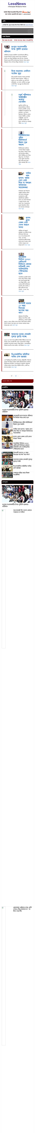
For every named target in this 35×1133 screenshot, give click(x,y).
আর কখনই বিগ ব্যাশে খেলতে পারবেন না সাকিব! (22, 511)
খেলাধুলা (5, 482)
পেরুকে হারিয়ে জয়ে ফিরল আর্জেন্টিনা (21, 474)
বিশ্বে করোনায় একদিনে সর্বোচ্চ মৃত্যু (20, 72)
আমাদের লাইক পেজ (7, 381)
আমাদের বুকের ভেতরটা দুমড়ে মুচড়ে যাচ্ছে (21, 335)
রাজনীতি (5, 387)
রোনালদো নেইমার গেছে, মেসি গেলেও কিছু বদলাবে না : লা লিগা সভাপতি (22, 909)
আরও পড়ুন (26, 62)
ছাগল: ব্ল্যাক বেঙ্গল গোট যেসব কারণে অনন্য (25, 222)
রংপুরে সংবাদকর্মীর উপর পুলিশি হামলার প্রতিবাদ (15, 49)
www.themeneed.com (26, 25)
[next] (20, 376)
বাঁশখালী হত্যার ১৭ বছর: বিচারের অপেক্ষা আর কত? (25, 308)
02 (16, 376)
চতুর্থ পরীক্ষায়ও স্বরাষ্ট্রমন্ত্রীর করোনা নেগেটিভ (25, 98)
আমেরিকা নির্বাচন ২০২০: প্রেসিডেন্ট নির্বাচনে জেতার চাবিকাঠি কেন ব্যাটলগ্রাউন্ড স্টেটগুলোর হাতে (25, 265)
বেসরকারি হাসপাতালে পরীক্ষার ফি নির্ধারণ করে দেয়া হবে (22, 417)
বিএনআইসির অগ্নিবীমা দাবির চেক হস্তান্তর (20, 355)
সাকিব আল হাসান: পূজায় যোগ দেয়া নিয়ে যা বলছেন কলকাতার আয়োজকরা (25, 180)
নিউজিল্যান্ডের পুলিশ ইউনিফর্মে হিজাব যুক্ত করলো (24, 140)
